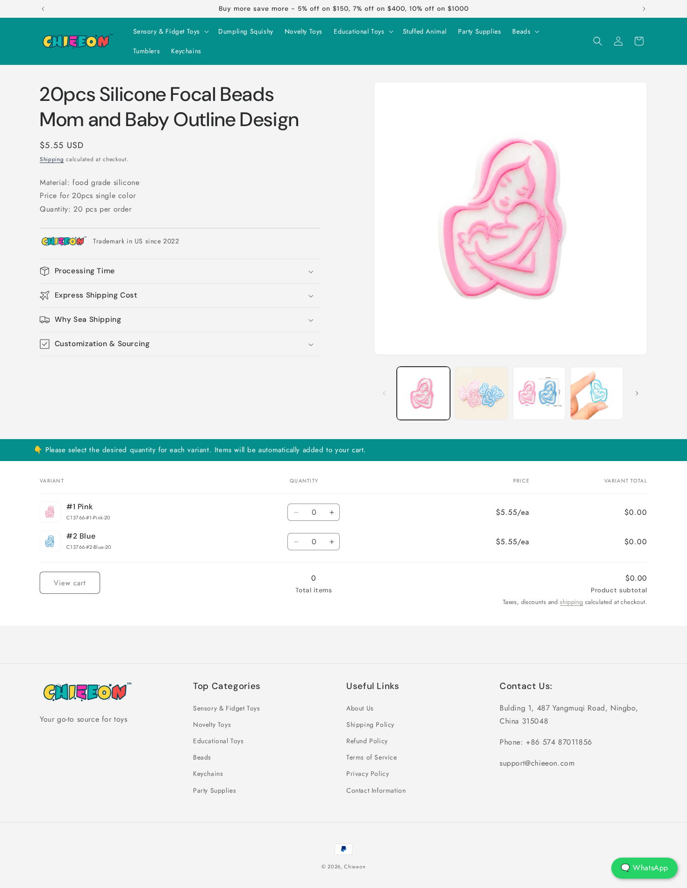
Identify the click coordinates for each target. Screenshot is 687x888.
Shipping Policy (370, 724)
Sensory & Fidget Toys (226, 708)
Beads (202, 757)
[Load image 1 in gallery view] (423, 393)
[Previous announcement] (43, 9)
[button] (170, 31)
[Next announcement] (644, 9)
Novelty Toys (212, 724)
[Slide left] (384, 393)
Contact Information (376, 790)
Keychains (208, 773)
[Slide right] (637, 393)
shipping (571, 601)
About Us (360, 708)
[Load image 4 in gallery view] (596, 393)
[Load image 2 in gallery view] (481, 393)
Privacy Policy (367, 773)
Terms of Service (371, 757)
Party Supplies (214, 790)
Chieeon (354, 866)
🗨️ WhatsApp (644, 867)
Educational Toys (218, 741)
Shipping (52, 159)
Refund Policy (367, 741)
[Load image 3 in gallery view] (539, 393)
